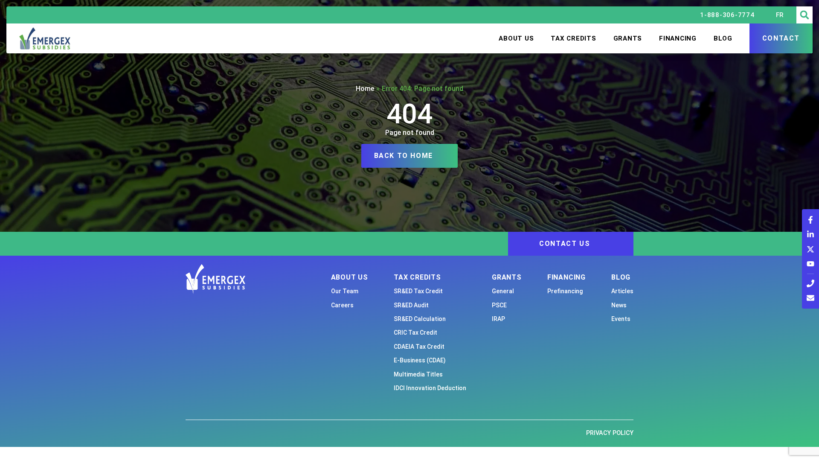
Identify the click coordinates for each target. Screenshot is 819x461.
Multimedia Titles (418, 374)
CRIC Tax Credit (415, 332)
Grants (627, 38)
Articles (622, 291)
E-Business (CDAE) (420, 360)
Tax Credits (573, 38)
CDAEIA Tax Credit (419, 346)
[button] (804, 14)
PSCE (499, 305)
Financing (678, 38)
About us (516, 38)
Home (365, 89)
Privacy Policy (609, 433)
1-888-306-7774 (727, 15)
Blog (723, 38)
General (503, 291)
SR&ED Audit (411, 305)
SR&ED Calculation (420, 318)
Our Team (344, 291)
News (619, 305)
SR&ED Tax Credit (418, 291)
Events (620, 318)
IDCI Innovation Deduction (430, 388)
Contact (781, 38)
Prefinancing (565, 291)
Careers (342, 305)
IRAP (498, 318)
